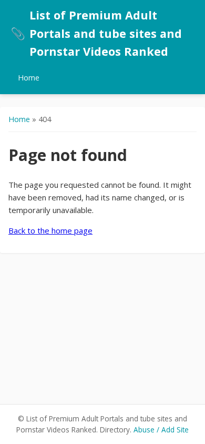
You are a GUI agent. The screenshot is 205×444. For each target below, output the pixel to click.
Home (28, 78)
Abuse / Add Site (161, 430)
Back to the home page (50, 230)
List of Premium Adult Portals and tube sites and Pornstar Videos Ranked (96, 33)
